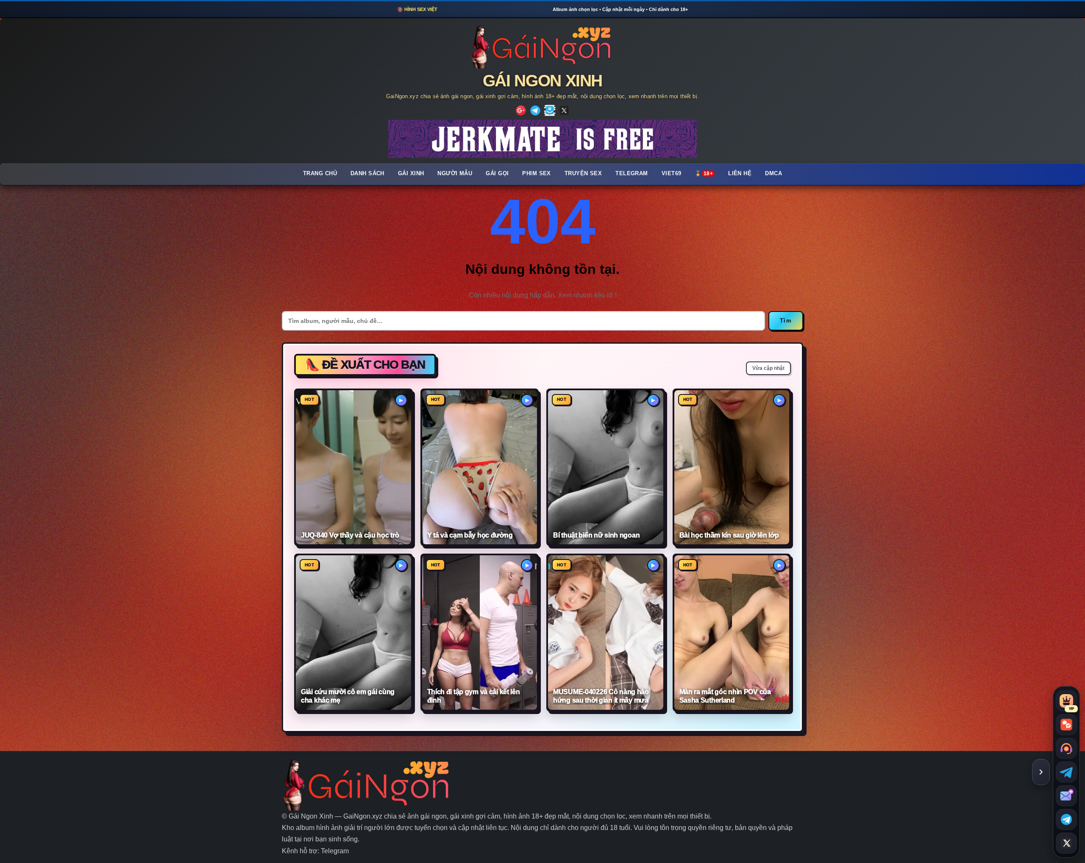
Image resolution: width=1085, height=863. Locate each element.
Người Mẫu (454, 173)
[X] (564, 110)
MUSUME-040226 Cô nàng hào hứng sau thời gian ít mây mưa (601, 696)
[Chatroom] (1066, 724)
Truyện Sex (583, 173)
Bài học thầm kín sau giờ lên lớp (729, 535)
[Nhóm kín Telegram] (1066, 819)
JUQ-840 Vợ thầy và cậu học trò (350, 535)
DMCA (773, 173)
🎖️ (704, 173)
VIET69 (672, 173)
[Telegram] (535, 110)
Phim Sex (536, 173)
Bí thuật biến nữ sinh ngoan (596, 535)
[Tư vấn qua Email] (1066, 795)
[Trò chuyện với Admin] (1066, 748)
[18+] (521, 110)
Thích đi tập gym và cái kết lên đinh (473, 696)
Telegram (631, 173)
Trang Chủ (320, 173)
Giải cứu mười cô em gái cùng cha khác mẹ (348, 696)
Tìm (786, 320)
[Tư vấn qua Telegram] (1066, 772)
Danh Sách (367, 173)
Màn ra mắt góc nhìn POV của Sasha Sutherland (725, 696)
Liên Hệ (739, 173)
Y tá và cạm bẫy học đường (470, 535)
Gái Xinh (411, 173)
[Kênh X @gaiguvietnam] (1066, 843)
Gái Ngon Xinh (542, 81)
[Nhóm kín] (550, 110)
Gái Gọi (497, 173)
